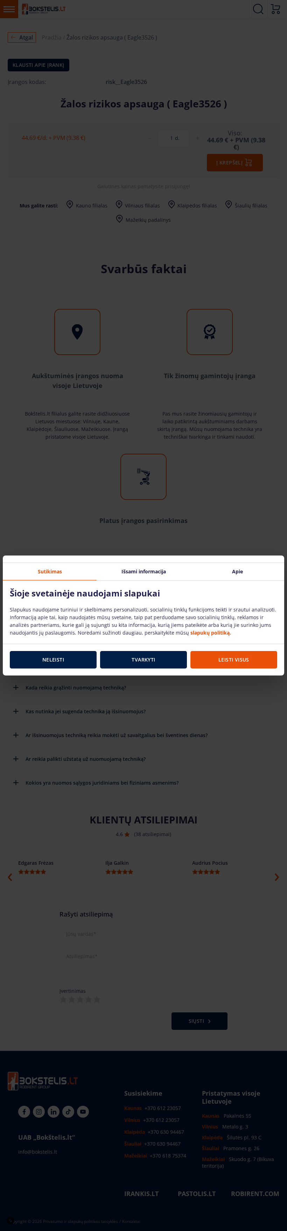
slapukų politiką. (210, 632)
